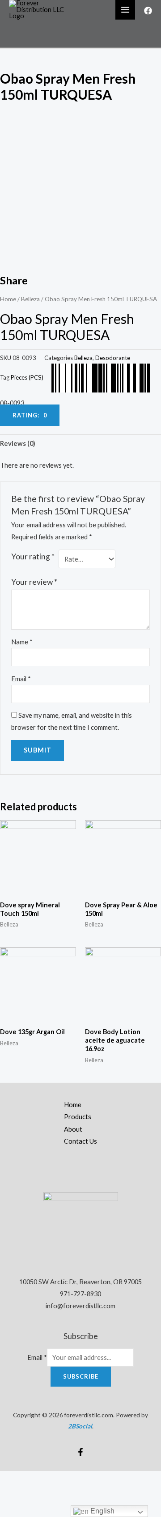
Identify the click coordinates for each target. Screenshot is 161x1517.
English (101, 1511)
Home (8, 299)
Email (21, 679)
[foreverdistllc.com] (40, 9)
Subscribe (80, 1376)
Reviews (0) (17, 443)
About (73, 1129)
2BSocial (80, 1426)
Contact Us (80, 1141)
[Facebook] (148, 11)
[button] (29, 415)
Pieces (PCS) (27, 377)
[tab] (80, 443)
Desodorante (112, 357)
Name (22, 642)
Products (77, 1117)
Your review (34, 582)
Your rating (33, 556)
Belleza (30, 299)
